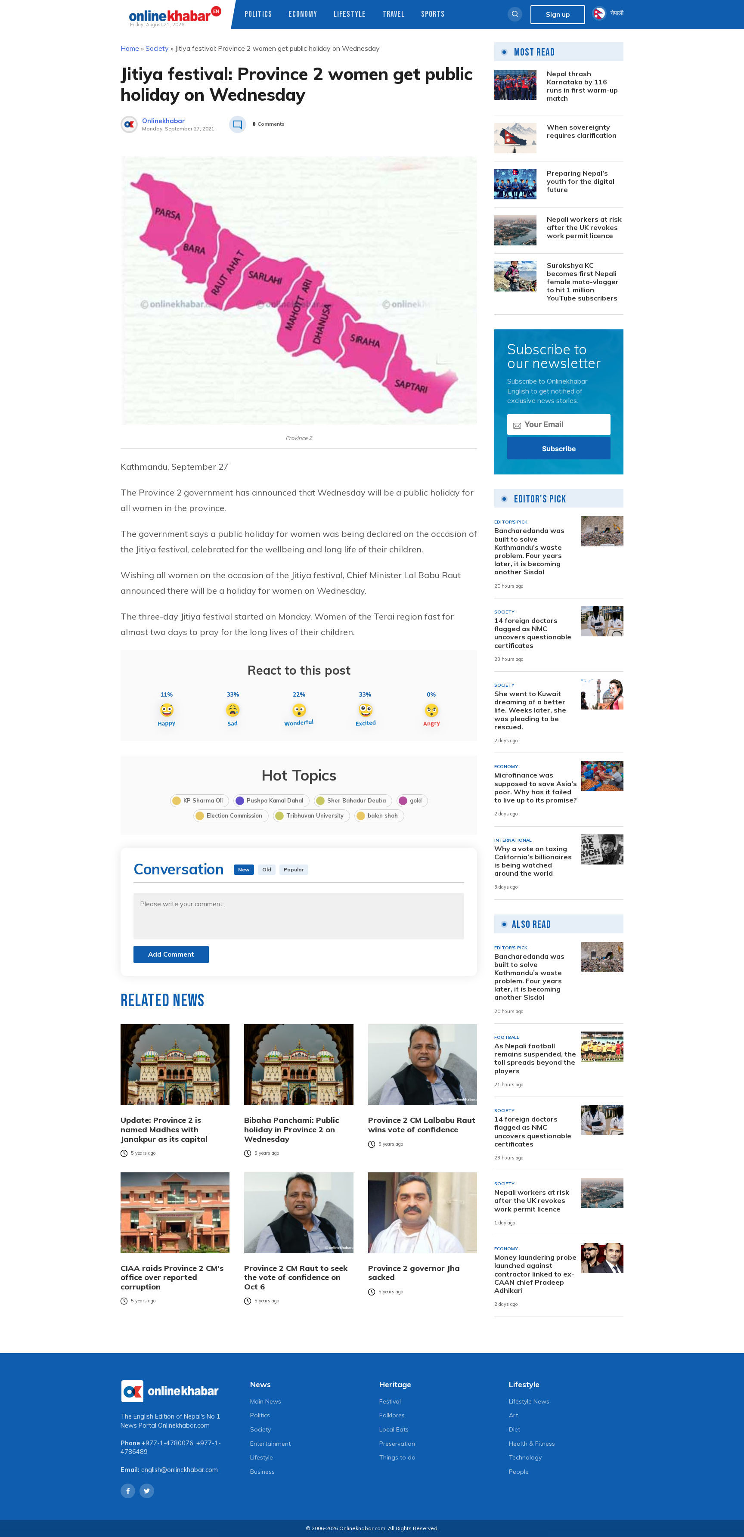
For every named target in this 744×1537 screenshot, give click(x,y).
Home (130, 48)
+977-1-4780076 (167, 1443)
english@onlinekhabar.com (179, 1470)
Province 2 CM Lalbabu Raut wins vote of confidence (421, 1125)
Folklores (392, 1415)
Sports (433, 14)
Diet (514, 1429)
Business (262, 1471)
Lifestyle (350, 14)
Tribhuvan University (315, 815)
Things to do (397, 1457)
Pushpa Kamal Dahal (275, 800)
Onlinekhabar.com (184, 1425)
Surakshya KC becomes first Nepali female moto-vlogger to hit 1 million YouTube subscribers (583, 282)
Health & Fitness (532, 1443)
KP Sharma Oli (203, 800)
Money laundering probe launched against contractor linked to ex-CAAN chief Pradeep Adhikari (535, 1274)
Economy (302, 14)
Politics (258, 14)
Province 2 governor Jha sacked (414, 1273)
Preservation (397, 1443)
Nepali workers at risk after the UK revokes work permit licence (584, 227)
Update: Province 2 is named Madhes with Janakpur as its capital (164, 1129)
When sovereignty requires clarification (582, 131)
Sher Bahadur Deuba (356, 800)
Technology (525, 1457)
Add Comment (171, 954)
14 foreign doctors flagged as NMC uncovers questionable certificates (532, 633)
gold (416, 800)
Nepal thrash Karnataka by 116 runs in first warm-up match (582, 86)
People (519, 1471)
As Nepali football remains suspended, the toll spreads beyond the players (535, 1058)
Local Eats (394, 1429)
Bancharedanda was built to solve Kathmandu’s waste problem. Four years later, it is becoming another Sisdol (529, 551)
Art (513, 1415)
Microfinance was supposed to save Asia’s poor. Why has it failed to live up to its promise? (535, 787)
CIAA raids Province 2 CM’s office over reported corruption (172, 1278)
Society (157, 48)
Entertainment (270, 1443)
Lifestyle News (529, 1401)
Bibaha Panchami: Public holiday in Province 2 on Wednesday (291, 1129)
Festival (390, 1401)
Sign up (558, 14)
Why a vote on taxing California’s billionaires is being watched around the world (533, 861)
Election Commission (234, 815)
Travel (393, 14)
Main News (265, 1401)
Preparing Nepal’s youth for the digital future (580, 181)
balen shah (383, 815)
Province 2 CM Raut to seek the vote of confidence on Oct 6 (295, 1278)
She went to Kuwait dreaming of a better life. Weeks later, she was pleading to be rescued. (530, 710)
